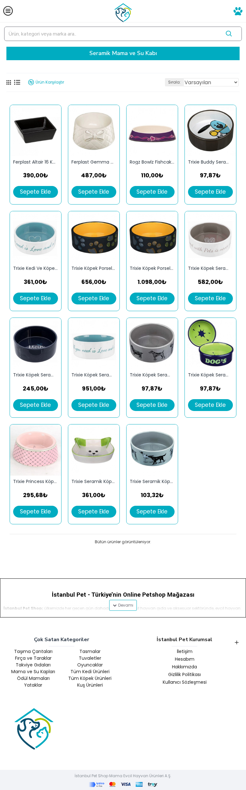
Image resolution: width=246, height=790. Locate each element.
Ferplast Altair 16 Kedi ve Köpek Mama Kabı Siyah (35, 162)
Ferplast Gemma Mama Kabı (93, 162)
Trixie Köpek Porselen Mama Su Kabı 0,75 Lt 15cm (93, 268)
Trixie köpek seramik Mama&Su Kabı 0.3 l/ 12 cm (210, 375)
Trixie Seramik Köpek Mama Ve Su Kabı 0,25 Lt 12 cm (93, 481)
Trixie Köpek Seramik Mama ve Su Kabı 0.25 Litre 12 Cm (152, 375)
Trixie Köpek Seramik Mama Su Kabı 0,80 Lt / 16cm (210, 268)
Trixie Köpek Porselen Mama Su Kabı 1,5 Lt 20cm (152, 268)
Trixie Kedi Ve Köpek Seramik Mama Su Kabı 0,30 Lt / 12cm (35, 268)
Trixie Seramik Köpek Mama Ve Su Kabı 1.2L (152, 481)
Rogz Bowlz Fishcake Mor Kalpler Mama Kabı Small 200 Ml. (152, 162)
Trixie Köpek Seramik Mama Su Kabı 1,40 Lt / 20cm (93, 375)
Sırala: (174, 82)
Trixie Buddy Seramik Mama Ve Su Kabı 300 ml (210, 162)
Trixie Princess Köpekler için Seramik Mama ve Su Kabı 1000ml (35, 481)
